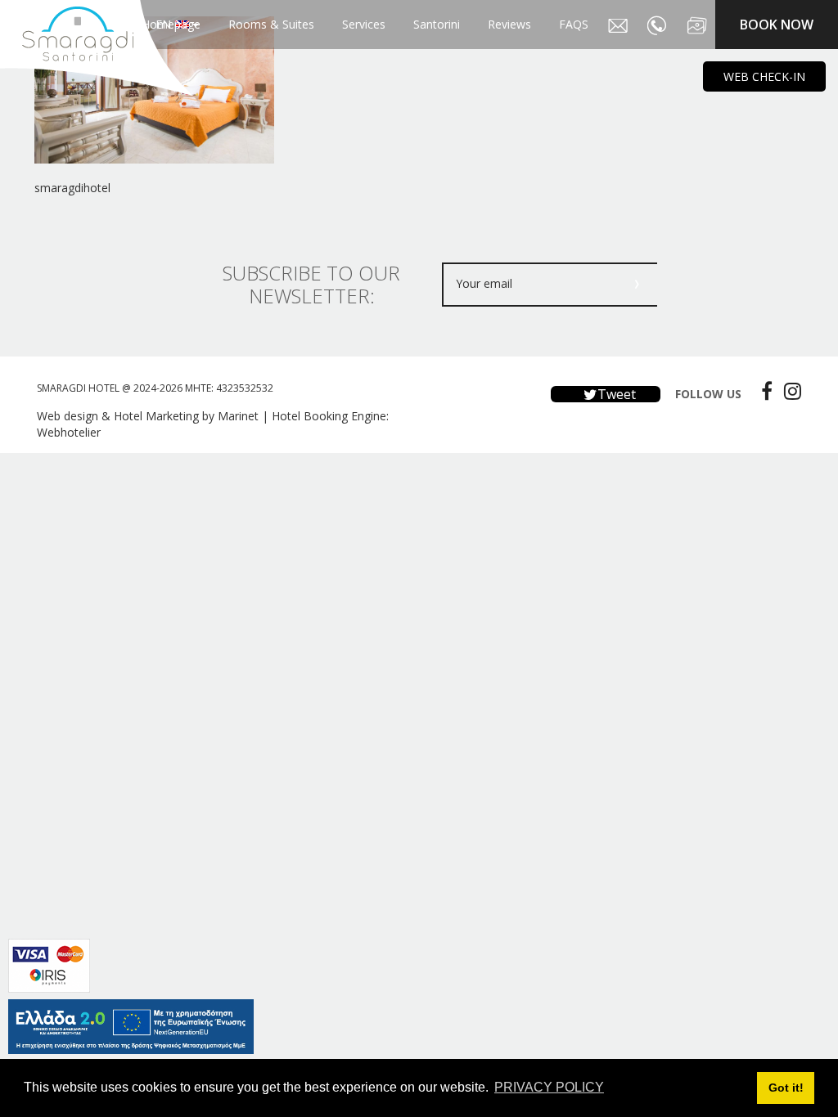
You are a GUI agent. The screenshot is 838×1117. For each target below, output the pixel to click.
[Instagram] (788, 391)
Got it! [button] (786, 1087)
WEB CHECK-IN (764, 76)
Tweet (615, 394)
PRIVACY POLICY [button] (549, 1087)
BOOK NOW (776, 25)
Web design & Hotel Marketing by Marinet (148, 416)
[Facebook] (763, 391)
